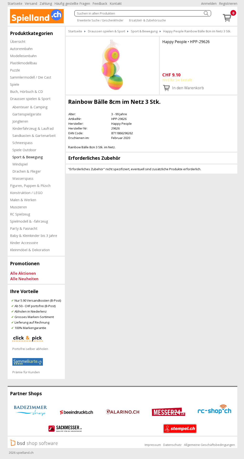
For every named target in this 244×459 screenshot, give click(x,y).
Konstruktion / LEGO (26, 192)
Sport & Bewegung (27, 157)
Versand (31, 3)
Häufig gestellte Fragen (72, 3)
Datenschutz (172, 445)
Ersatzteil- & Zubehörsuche (147, 20)
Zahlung (46, 3)
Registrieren (228, 3)
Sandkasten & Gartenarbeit (34, 135)
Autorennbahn (21, 48)
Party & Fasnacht (23, 228)
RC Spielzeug (20, 214)
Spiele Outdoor (24, 149)
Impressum (153, 445)
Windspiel (20, 164)
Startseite (15, 3)
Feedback (99, 3)
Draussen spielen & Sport (30, 98)
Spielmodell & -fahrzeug (29, 221)
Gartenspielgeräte (26, 114)
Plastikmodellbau (23, 62)
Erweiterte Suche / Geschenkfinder (100, 20)
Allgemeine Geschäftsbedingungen (209, 445)
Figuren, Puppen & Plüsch (30, 185)
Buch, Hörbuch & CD (26, 91)
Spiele (14, 84)
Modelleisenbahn (23, 55)
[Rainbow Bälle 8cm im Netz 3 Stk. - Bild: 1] (112, 65)
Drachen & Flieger (26, 171)
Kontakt (116, 3)
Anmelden (209, 3)
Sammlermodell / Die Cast (30, 77)
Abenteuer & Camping (30, 107)
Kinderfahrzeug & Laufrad (33, 128)
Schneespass (22, 142)
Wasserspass (22, 178)
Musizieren (18, 207)
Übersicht (17, 41)
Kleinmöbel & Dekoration (30, 249)
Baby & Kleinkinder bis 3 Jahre (33, 235)
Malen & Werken (23, 199)
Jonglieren (20, 121)
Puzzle (15, 70)
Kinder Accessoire (24, 242)
